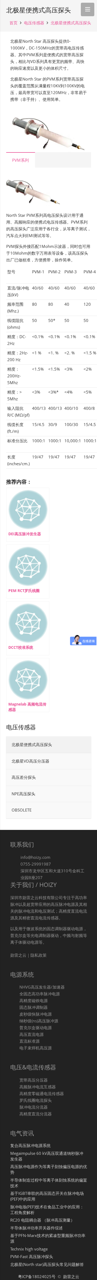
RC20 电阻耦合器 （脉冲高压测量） (42, 1220)
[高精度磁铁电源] (15, 1000)
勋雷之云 (71, 1276)
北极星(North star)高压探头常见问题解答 (47, 1264)
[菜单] (87, 9)
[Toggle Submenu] (81, 810)
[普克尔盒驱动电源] (15, 1027)
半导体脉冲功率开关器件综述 (36, 1228)
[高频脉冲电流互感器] (15, 1086)
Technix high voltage (29, 1249)
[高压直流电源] (15, 1034)
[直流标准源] (15, 1041)
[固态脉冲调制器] (15, 1007)
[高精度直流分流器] (15, 1114)
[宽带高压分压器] (15, 1080)
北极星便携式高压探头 (71, 22)
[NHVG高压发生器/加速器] (15, 987)
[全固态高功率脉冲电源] (15, 993)
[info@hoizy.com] (15, 857)
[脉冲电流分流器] (15, 1107)
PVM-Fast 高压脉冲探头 (31, 1256)
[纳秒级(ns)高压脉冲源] (15, 1021)
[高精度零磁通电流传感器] (15, 1093)
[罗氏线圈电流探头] (15, 1100)
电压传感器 (34, 22)
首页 (13, 22)
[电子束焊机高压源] (15, 1048)
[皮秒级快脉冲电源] (15, 1014)
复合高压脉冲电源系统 (30, 1145)
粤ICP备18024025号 (37, 1276)
